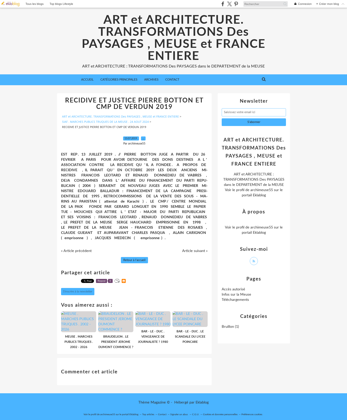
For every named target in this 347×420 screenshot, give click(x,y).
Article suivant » (195, 251)
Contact (172, 79)
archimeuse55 (261, 190)
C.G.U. (195, 414)
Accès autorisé (233, 289)
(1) (230, 327)
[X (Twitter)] (229, 4)
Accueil (87, 79)
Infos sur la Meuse (236, 294)
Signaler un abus (179, 414)
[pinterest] (236, 4)
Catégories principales (118, 79)
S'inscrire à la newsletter (77, 291)
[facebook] (222, 4)
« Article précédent (76, 251)
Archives (151, 79)
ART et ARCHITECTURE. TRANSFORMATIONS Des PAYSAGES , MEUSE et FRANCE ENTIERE (173, 38)
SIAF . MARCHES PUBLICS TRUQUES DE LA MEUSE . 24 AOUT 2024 (105, 122)
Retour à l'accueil (134, 260)
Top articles (148, 414)
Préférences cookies (251, 414)
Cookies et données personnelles (220, 414)
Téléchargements (235, 300)
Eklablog (202, 402)
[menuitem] (87, 79)
